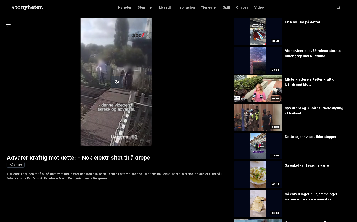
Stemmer (145, 7)
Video (259, 7)
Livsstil (165, 7)
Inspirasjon (186, 7)
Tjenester (209, 7)
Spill (226, 7)
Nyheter (125, 7)
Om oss (242, 7)
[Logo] (27, 7)
